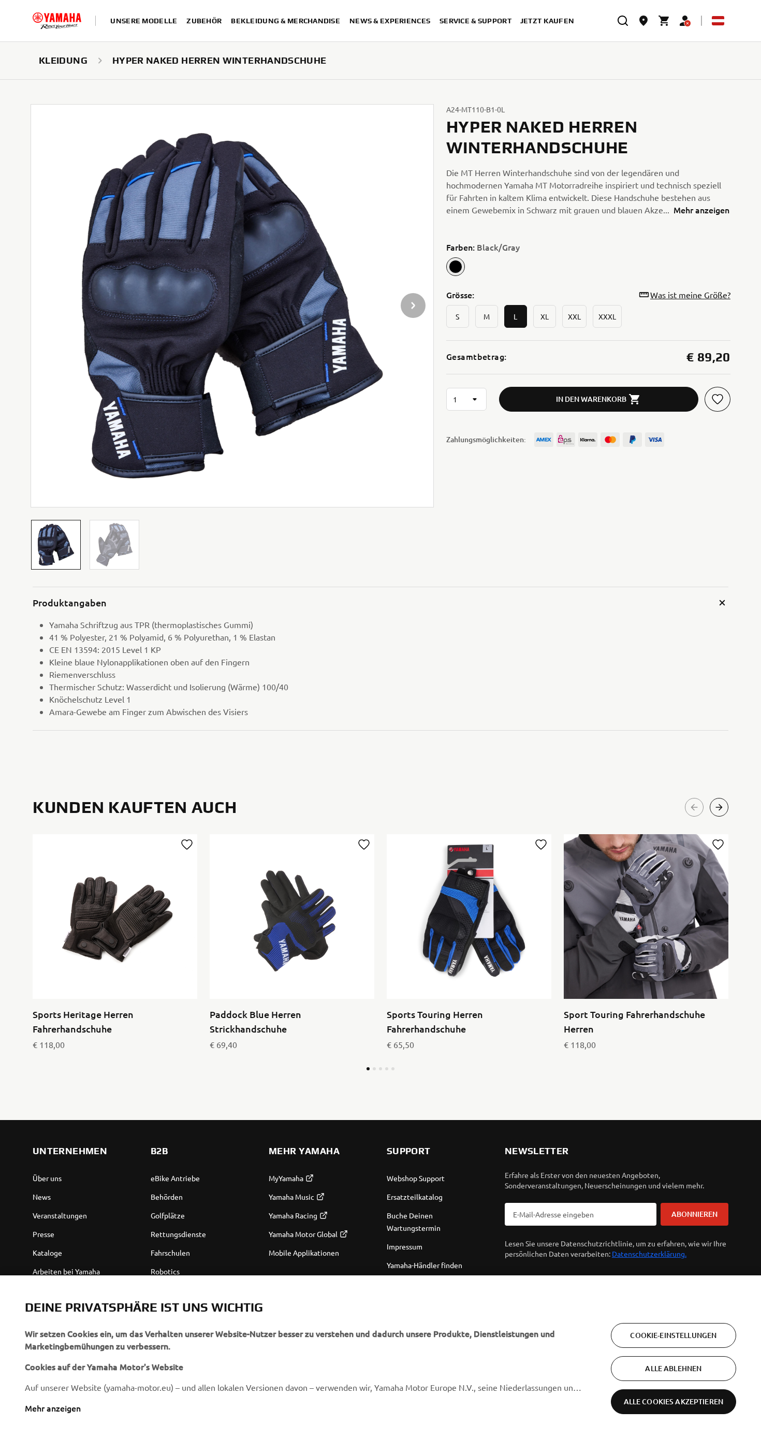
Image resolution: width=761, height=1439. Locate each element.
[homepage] (57, 20)
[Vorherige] (694, 807)
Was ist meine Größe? (690, 294)
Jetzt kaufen (547, 21)
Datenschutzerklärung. (649, 1253)
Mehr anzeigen (53, 1408)
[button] (56, 545)
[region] (380, 1357)
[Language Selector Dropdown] (718, 20)
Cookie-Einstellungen (673, 1335)
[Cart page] (664, 20)
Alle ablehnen (673, 1368)
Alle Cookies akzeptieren (673, 1401)
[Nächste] (719, 807)
